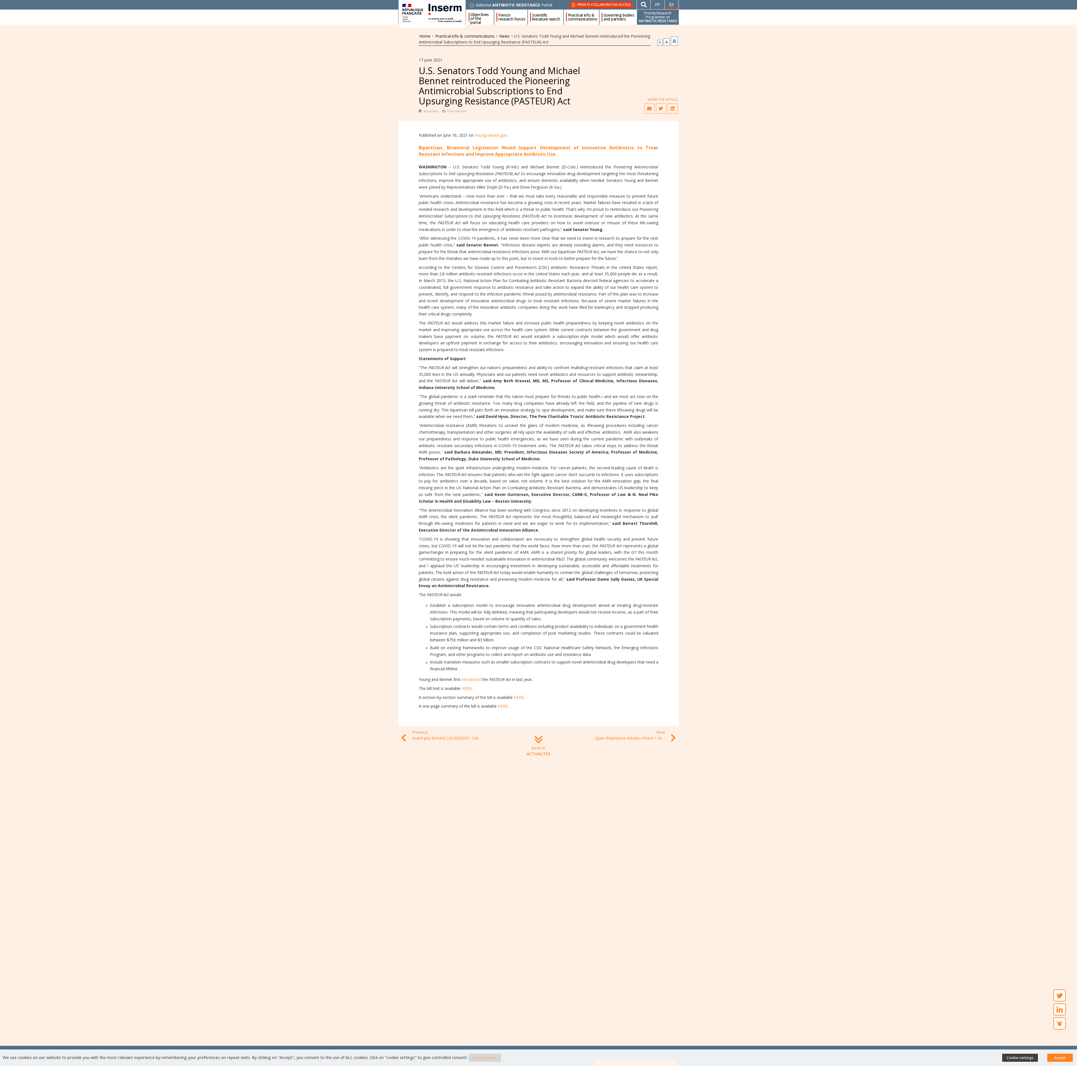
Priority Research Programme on (658, 17)
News (504, 36)
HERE (466, 688)
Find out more (484, 1057)
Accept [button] (1060, 1057)
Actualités (431, 111)
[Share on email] (649, 109)
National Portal (514, 5)
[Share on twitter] (661, 109)
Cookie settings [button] (1020, 1057)
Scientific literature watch (546, 17)
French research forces (512, 17)
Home (425, 36)
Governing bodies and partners (619, 17)
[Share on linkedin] (673, 109)
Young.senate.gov (491, 135)
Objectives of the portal (479, 17)
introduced (471, 679)
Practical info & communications (582, 17)
